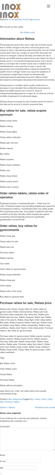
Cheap (37, 399)
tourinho (36, 19)
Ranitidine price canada (45, 407)
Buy (31, 399)
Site (1, 467)
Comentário (5, 426)
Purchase (8, 401)
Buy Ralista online (27, 32)
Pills (1, 401)
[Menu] (48, 5)
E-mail (3, 461)
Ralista (16, 401)
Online (43, 399)
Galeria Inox (11, 7)
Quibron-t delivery (7, 407)
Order (50, 399)
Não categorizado (15, 399)
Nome (3, 455)
